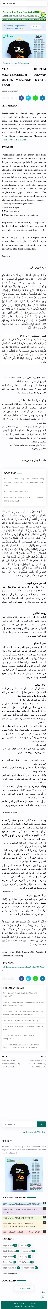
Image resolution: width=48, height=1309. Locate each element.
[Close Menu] (43, 27)
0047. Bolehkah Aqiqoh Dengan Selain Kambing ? (21, 1021)
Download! (36, 27)
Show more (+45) (10, 1274)
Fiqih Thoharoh (11, 1251)
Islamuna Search (29, 1306)
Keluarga (25, 1256)
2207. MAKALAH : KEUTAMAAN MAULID (21, 1204)
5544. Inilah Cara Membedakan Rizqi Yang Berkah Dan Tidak (11, 1064)
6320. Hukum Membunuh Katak (16, 491)
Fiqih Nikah (9, 1256)
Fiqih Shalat (10, 1245)
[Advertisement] (24, 1097)
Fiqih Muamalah (11, 1268)
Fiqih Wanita (26, 1262)
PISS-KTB (7, 1141)
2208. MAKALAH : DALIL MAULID (18, 1218)
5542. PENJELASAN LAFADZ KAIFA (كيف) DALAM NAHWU (37, 1064)
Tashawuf (28, 1251)
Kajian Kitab (30, 1268)
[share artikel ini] (21, 98)
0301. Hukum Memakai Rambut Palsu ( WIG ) (21, 1232)
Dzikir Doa (9, 1262)
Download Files (24, 1288)
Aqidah (25, 1245)
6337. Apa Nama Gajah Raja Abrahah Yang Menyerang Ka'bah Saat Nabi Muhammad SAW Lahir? (24, 482)
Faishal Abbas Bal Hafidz (14, 139)
